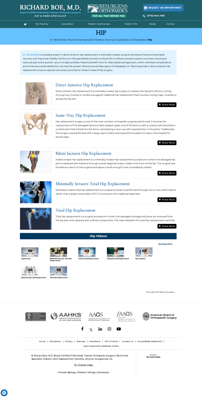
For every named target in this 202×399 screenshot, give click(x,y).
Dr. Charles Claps (83, 365)
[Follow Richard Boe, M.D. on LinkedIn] (100, 329)
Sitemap (81, 341)
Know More (168, 104)
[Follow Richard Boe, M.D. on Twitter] (91, 330)
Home (42, 341)
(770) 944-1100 (156, 15)
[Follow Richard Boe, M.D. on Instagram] (109, 329)
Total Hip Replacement (76, 210)
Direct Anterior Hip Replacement (84, 85)
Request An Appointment (164, 7)
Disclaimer (55, 341)
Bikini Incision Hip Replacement (83, 154)
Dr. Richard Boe (31, 54)
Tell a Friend (111, 341)
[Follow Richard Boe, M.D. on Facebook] (82, 329)
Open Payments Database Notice (101, 346)
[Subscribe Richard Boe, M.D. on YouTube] (119, 329)
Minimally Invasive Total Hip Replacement (93, 184)
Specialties (140, 39)
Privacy (69, 341)
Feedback (94, 341)
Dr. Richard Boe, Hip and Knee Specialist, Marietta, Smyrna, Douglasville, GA (91, 39)
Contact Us (127, 341)
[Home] (25, 24)
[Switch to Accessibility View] (4, 392)
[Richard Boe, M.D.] (52, 11)
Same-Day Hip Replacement (80, 116)
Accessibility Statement (149, 341)
